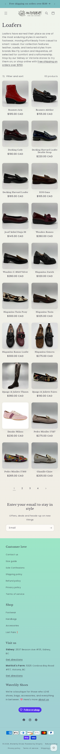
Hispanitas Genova (44, 352)
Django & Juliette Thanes (15, 392)
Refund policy (13, 580)
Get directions (14, 659)
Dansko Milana (15, 432)
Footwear (11, 612)
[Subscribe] (51, 527)
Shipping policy (14, 574)
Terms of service (15, 594)
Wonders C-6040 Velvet (15, 272)
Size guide (11, 561)
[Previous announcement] (5, 4)
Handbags (11, 619)
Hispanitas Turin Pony (15, 312)
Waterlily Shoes (17, 744)
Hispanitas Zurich (44, 272)
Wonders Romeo (45, 232)
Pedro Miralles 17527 (44, 432)
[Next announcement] (54, 4)
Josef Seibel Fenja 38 (15, 232)
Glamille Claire (44, 472)
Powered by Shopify (34, 744)
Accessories (12, 625)
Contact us (12, 554)
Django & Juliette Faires (44, 392)
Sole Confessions (15, 567)
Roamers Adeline (45, 110)
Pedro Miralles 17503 (15, 472)
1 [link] (14, 488)
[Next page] (46, 488)
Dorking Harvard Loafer (15, 192)
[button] (6, 13)
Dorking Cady (15, 150)
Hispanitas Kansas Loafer (15, 352)
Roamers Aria (15, 110)
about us (43, 699)
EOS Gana (44, 192)
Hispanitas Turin (44, 312)
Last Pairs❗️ (12, 632)
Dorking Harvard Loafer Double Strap (45, 151)
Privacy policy (13, 587)
